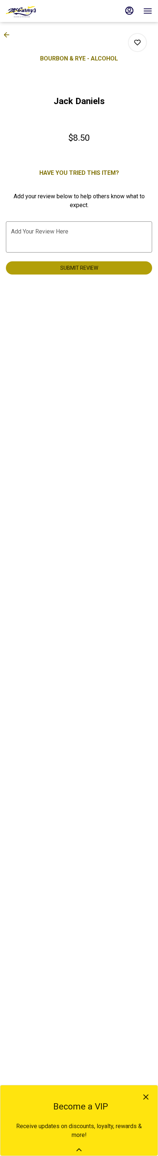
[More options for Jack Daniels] (137, 42)
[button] (9, 35)
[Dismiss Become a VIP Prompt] (146, 1097)
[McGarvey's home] (39, 11)
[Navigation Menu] (148, 11)
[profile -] (129, 10)
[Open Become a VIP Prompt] (79, 1149)
